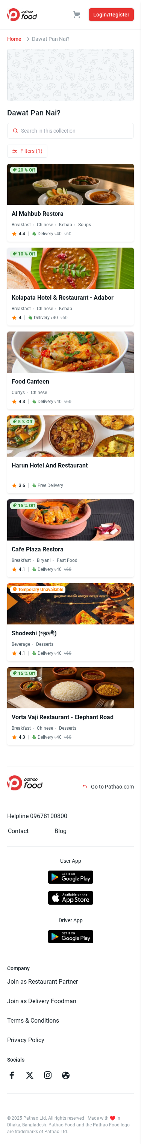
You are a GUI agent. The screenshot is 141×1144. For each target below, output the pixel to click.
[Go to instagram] (47, 1076)
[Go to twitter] (29, 1076)
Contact (18, 831)
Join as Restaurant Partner (42, 981)
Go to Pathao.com (112, 787)
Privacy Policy (25, 1040)
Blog (61, 831)
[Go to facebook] (11, 1076)
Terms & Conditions (33, 1020)
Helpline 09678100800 (37, 816)
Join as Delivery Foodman (41, 1001)
